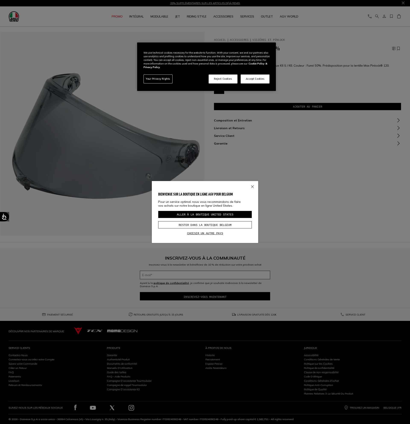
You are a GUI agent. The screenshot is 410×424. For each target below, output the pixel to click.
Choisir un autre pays (205, 233)
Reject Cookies (223, 78)
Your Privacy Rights (158, 78)
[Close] (252, 186)
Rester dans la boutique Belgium (205, 225)
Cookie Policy (256, 63)
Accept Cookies (255, 78)
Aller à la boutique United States (205, 214)
